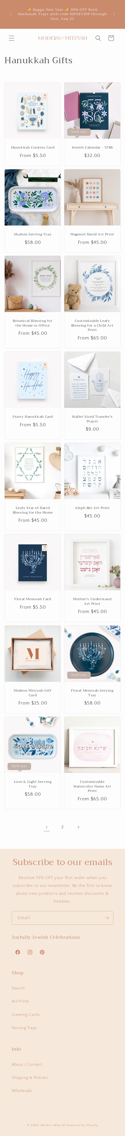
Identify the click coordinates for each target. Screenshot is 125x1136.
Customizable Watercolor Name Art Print (92, 786)
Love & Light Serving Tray (33, 784)
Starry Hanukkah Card (32, 417)
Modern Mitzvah (53, 1125)
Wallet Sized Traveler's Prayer (92, 419)
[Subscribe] (106, 918)
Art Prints (20, 1001)
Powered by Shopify (82, 1125)
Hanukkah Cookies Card (33, 147)
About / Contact (27, 1064)
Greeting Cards (26, 1014)
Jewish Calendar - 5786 (92, 147)
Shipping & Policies (30, 1077)
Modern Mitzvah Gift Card (32, 693)
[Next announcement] (114, 14)
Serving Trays (24, 1028)
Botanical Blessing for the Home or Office (32, 323)
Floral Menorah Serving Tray (92, 693)
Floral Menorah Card (32, 599)
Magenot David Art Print (92, 234)
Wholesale (22, 1091)
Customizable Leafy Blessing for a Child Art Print (92, 325)
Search (18, 988)
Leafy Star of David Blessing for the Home (33, 510)
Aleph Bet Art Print (92, 508)
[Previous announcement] (10, 14)
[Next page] (78, 827)
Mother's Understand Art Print (92, 601)
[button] (11, 38)
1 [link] (47, 827)
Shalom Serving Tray (32, 234)
